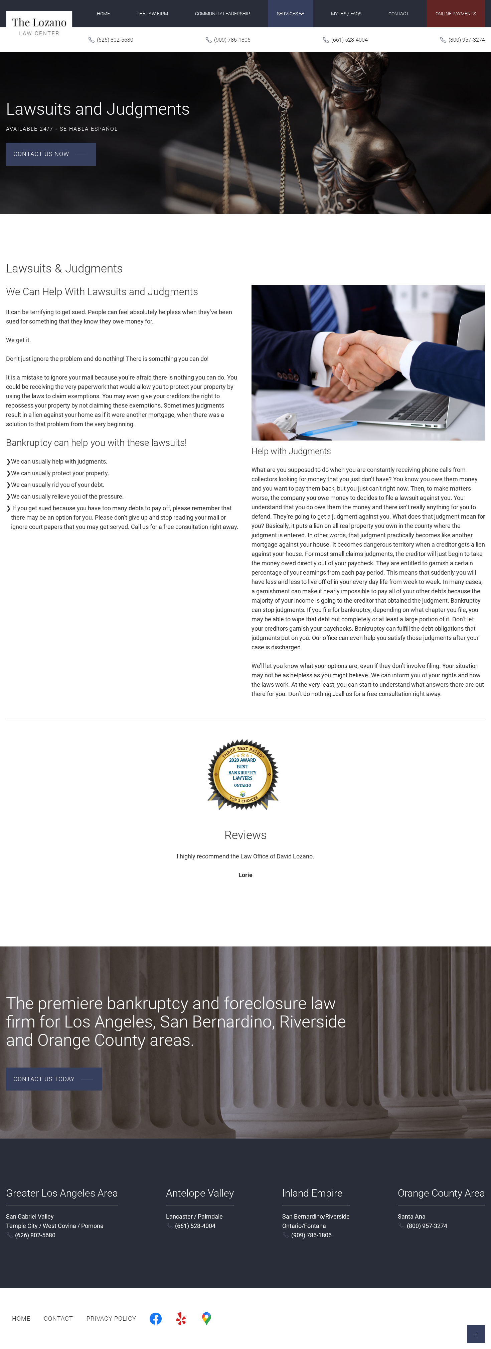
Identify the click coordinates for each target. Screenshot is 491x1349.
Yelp (181, 1318)
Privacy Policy (111, 1318)
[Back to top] (476, 1334)
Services (287, 13)
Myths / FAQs (346, 13)
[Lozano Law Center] (39, 26)
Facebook (156, 1318)
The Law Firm (152, 13)
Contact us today (44, 1079)
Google (206, 1318)
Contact (398, 13)
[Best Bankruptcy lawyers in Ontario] (245, 823)
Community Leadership (222, 13)
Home (103, 13)
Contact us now (41, 153)
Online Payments (456, 13)
